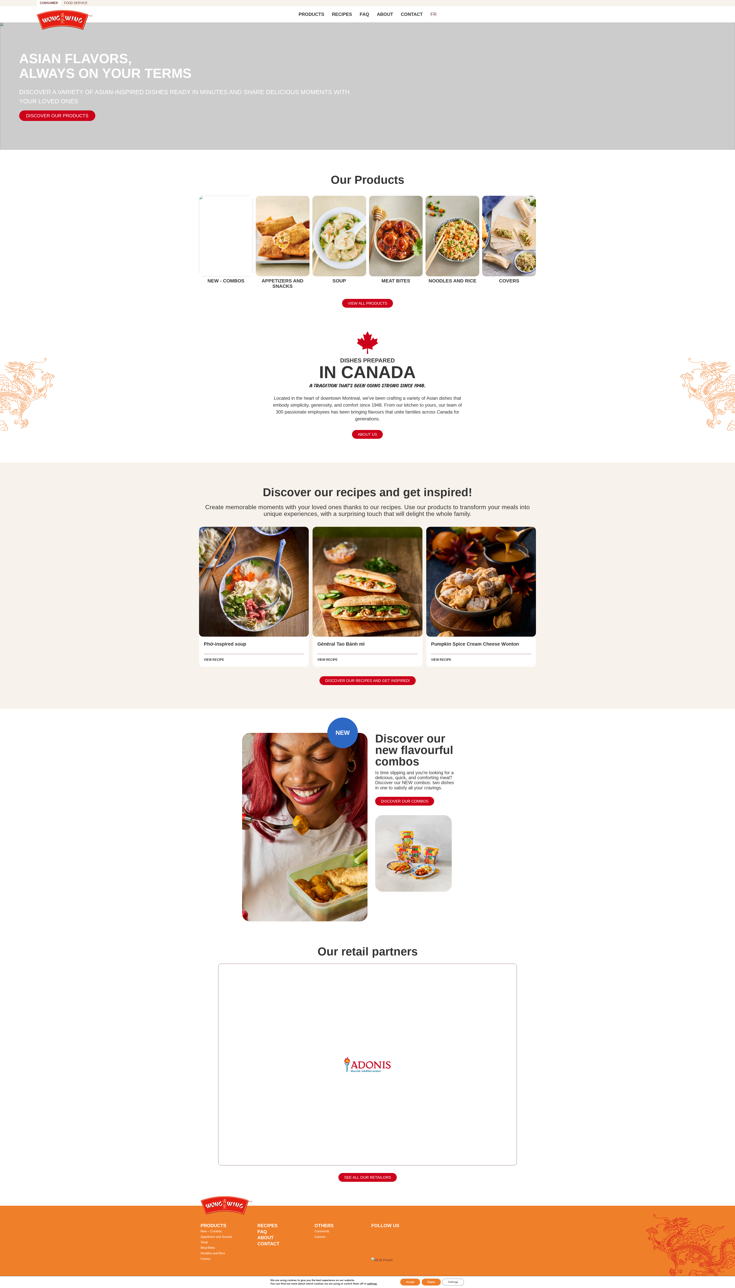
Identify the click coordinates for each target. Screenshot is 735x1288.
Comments (321, 1231)
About (385, 14)
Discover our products (57, 115)
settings (372, 1284)
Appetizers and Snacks (216, 1236)
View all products (367, 303)
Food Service (75, 3)
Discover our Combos (404, 801)
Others (324, 1225)
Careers (319, 1236)
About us (367, 434)
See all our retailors (367, 1177)
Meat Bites (208, 1247)
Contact (412, 14)
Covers (205, 1258)
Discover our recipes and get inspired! (367, 681)
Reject (431, 1282)
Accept (410, 1282)
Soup (204, 1242)
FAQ (364, 14)
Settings (453, 1282)
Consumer (49, 3)
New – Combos (211, 1231)
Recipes (342, 14)
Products (311, 14)
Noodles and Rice (213, 1253)
